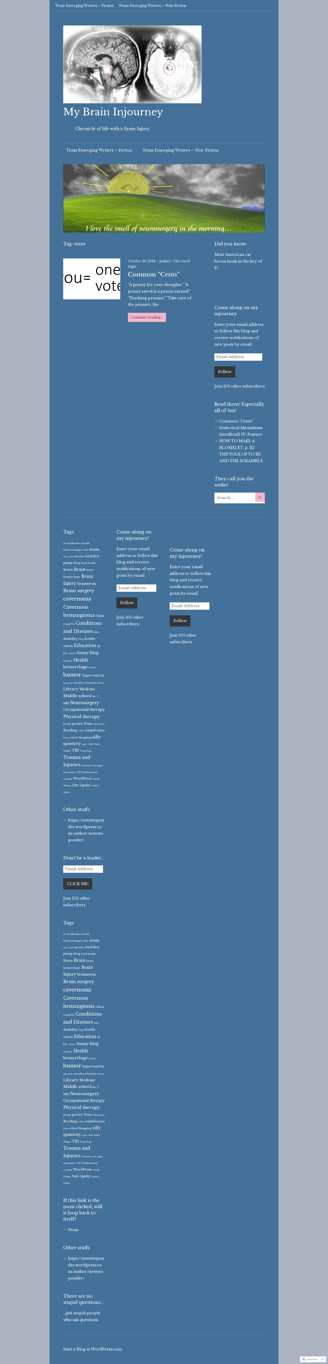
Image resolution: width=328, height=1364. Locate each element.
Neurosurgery (84, 702)
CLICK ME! (77, 884)
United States (69, 772)
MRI (66, 703)
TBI (75, 750)
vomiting (67, 779)
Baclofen (79, 556)
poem (67, 723)
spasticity (72, 743)
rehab (81, 731)
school (73, 737)
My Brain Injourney (113, 112)
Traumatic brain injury (92, 766)
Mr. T (95, 696)
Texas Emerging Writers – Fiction (84, 6)
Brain (79, 569)
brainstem (86, 583)
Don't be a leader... (84, 858)
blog (77, 563)
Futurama (67, 661)
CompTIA (68, 624)
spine (84, 744)
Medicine (87, 689)
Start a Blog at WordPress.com (92, 1349)
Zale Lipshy (81, 785)
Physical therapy (81, 716)
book (84, 563)
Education (85, 645)
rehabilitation (95, 730)
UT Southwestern (87, 772)
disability (70, 639)
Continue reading (146, 317)
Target (67, 750)
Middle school (77, 695)
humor (72, 675)
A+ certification (71, 543)
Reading (70, 730)
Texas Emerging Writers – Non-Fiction (152, 6)
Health (80, 660)
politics (165, 261)
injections (68, 683)
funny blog (87, 652)
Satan (65, 738)
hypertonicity (93, 675)
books (92, 563)
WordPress (82, 778)
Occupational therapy (84, 709)
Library (70, 689)
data (96, 632)
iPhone (101, 683)
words (96, 779)
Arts (85, 550)
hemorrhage (75, 667)
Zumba (66, 792)
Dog (81, 639)
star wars (94, 744)
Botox (68, 570)
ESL (65, 653)
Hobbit (92, 668)
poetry (77, 724)
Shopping (84, 737)
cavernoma (77, 599)
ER (98, 646)
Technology (86, 751)
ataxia (94, 549)
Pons (88, 724)
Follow (224, 371)
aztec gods (68, 557)
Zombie (95, 786)
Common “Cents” (154, 274)
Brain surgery (78, 590)
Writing (67, 786)
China (100, 615)
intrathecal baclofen (85, 683)
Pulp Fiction (99, 724)
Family (72, 653)
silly (96, 737)
